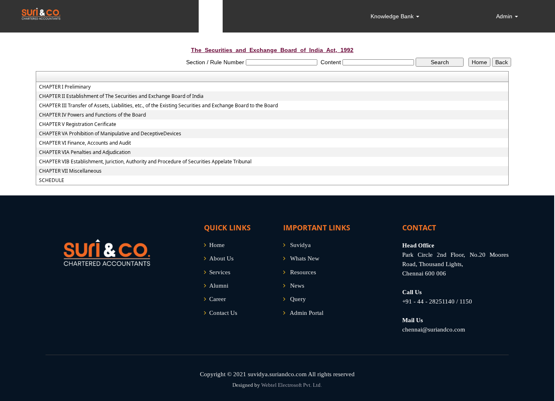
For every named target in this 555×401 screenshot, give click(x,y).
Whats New (304, 258)
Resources (303, 272)
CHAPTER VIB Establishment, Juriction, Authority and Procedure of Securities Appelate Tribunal (145, 161)
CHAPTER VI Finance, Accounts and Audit (85, 143)
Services (219, 272)
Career (217, 299)
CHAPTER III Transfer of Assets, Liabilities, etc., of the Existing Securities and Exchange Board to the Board (158, 105)
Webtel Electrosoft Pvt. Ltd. (291, 385)
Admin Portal (306, 313)
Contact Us (223, 313)
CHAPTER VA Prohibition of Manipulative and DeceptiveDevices (110, 133)
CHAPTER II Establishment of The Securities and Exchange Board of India (121, 96)
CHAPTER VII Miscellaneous (70, 171)
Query (298, 299)
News (297, 285)
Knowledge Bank (393, 16)
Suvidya (300, 245)
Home (217, 245)
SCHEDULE (51, 180)
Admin (505, 16)
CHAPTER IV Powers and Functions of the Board (92, 115)
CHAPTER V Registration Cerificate (77, 124)
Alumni (218, 285)
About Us (221, 258)
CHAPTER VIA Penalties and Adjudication (84, 152)
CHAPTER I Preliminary (65, 87)
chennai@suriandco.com (433, 329)
